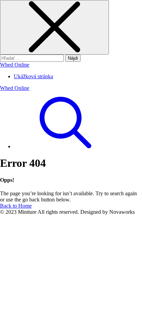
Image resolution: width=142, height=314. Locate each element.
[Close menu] (54, 27)
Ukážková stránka (33, 76)
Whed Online (14, 65)
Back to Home (16, 206)
